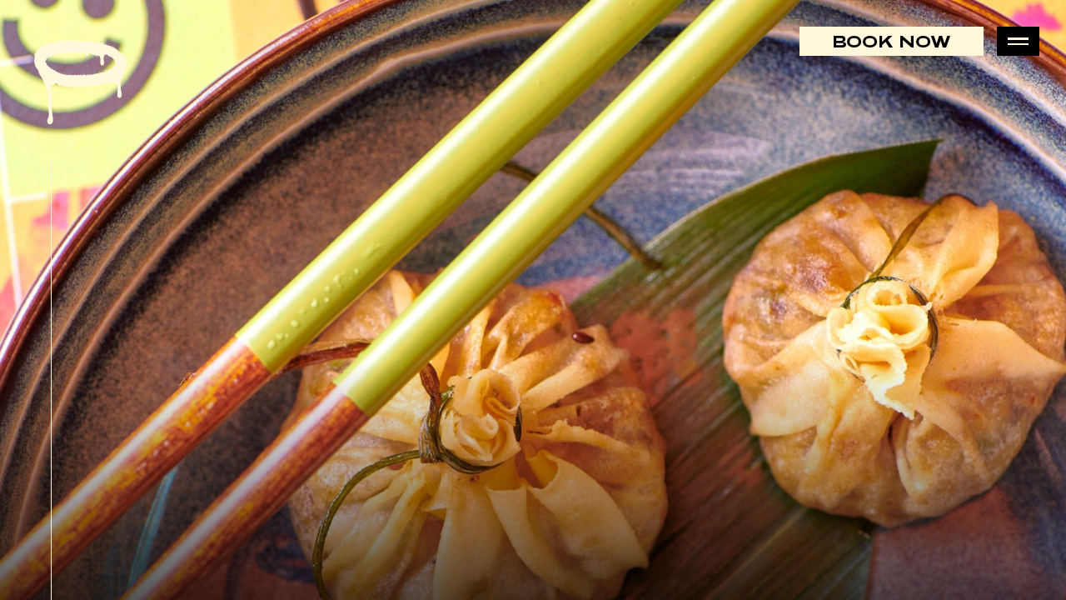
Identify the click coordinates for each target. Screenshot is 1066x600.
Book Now (891, 41)
